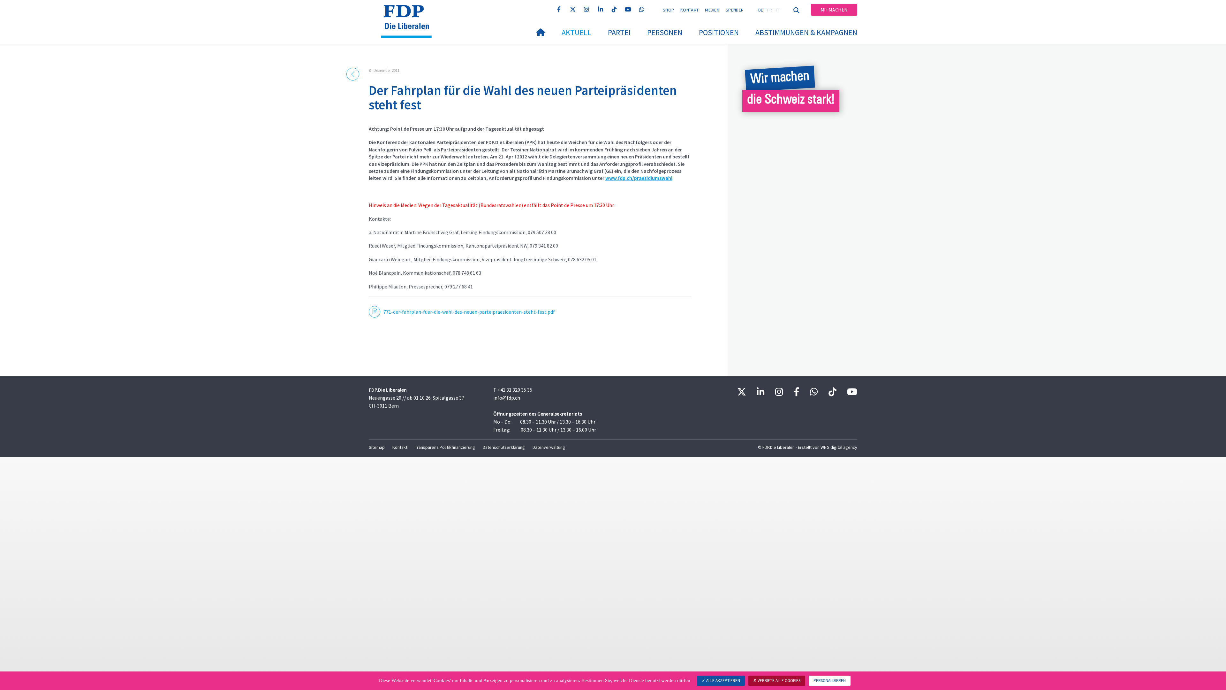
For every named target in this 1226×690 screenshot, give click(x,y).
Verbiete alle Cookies (778, 680)
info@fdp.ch (506, 398)
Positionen (719, 32)
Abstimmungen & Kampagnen (806, 32)
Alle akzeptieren (722, 680)
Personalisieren (830, 680)
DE (760, 10)
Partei (619, 32)
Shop (668, 10)
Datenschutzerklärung (504, 447)
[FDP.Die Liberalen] (409, 13)
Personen (664, 32)
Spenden (735, 10)
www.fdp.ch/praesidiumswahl (638, 178)
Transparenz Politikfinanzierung (445, 447)
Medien (712, 10)
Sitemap (377, 447)
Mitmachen (834, 10)
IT (777, 10)
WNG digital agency (839, 447)
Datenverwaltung (549, 447)
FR (769, 10)
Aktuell (576, 32)
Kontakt (689, 10)
